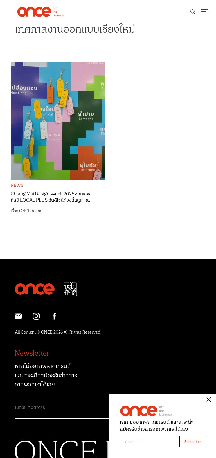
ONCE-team (30, 211)
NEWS (17, 185)
